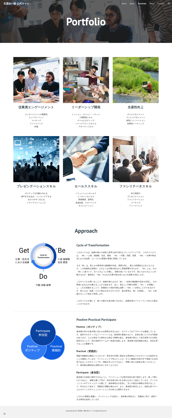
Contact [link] (161, 3)
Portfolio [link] (142, 3)
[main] (86, 21)
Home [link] (123, 3)
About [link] (132, 3)
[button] (169, 4)
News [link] (152, 3)
